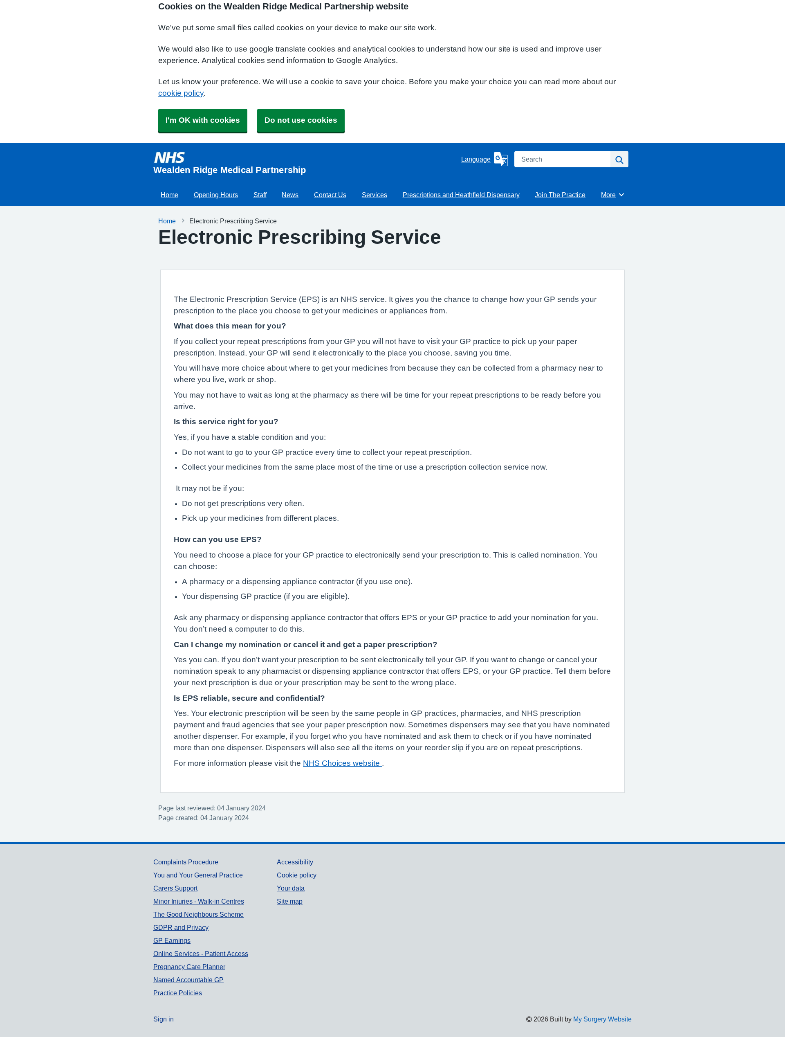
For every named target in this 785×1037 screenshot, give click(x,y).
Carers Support (175, 888)
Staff (260, 194)
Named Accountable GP (188, 979)
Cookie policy (296, 875)
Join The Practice (560, 194)
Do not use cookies (301, 120)
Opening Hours (216, 194)
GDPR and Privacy (181, 927)
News (290, 194)
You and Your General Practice (198, 875)
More (613, 194)
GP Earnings (172, 940)
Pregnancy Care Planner (189, 966)
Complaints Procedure (185, 862)
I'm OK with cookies (203, 120)
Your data (291, 888)
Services (374, 194)
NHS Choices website (342, 763)
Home (169, 194)
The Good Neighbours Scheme (198, 914)
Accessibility (295, 862)
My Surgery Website (602, 1019)
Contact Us (330, 194)
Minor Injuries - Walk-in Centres (198, 901)
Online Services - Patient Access (200, 953)
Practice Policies (177, 993)
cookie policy (181, 93)
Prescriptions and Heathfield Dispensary (461, 194)
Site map (290, 901)
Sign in (163, 1019)
